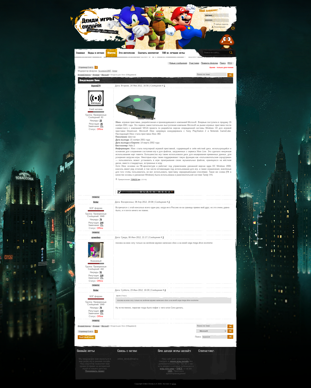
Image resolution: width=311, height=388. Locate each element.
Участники (194, 63)
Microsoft (105, 75)
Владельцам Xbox (118, 75)
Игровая (96, 75)
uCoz (174, 384)
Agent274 (95, 85)
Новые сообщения (178, 63)
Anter (114, 71)
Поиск (223, 63)
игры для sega (167, 368)
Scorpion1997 (104, 71)
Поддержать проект (94, 371)
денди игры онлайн (179, 361)
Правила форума (209, 63)
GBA (170, 371)
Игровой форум (84, 75)
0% (101, 126)
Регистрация (219, 27)
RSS (230, 63)
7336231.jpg (135, 179)
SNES (179, 368)
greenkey (95, 237)
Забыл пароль (221, 24)
